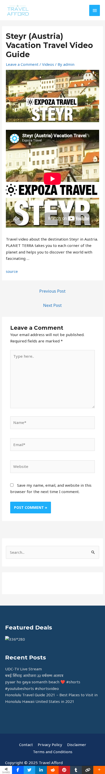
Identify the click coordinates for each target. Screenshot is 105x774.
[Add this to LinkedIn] (41, 770)
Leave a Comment (22, 64)
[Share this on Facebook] (18, 770)
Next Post (52, 305)
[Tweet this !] (29, 770)
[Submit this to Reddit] (53, 770)
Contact (26, 744)
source (12, 271)
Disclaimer (76, 744)
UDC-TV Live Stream (23, 668)
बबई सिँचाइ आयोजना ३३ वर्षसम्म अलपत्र (34, 675)
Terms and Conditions (52, 751)
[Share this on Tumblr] (76, 770)
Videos (48, 64)
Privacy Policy (50, 744)
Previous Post (52, 291)
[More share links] (99, 770)
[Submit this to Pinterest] (64, 770)
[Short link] (88, 770)
